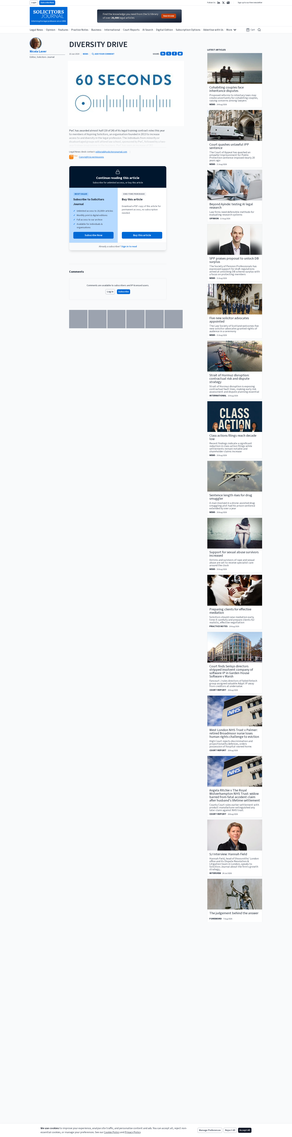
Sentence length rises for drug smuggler (230, 497)
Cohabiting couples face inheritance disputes (226, 89)
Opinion (50, 30)
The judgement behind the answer (233, 913)
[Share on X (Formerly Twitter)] (168, 53)
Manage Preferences (210, 1130)
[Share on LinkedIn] (162, 53)
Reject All (230, 1130)
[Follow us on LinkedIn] (218, 2)
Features (63, 30)
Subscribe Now (47, 2)
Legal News (36, 30)
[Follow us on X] (223, 2)
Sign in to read (129, 246)
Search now (168, 15)
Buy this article (142, 235)
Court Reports (131, 30)
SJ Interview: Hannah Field (228, 854)
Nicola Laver (38, 51)
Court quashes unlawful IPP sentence (229, 146)
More (229, 30)
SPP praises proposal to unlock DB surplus (234, 260)
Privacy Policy (133, 1132)
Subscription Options (188, 30)
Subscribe (123, 291)
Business (96, 30)
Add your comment (104, 54)
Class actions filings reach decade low (232, 437)
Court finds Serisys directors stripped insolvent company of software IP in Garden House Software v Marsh (231, 671)
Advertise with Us (213, 30)
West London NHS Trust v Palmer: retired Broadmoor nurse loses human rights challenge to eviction (234, 733)
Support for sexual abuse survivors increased (234, 554)
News (85, 54)
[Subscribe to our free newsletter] (228, 2)
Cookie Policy (111, 1132)
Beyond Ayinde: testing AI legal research (231, 206)
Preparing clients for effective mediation (230, 611)
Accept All (244, 1130)
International (112, 30)
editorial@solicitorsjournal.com (111, 152)
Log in (110, 291)
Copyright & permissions (91, 157)
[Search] (259, 29)
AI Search (147, 30)
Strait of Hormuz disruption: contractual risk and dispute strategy (229, 378)
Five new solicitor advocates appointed (229, 320)
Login (33, 2)
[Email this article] (180, 53)
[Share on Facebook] (174, 53)
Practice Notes (79, 30)
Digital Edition (164, 30)
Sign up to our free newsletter (250, 2)
